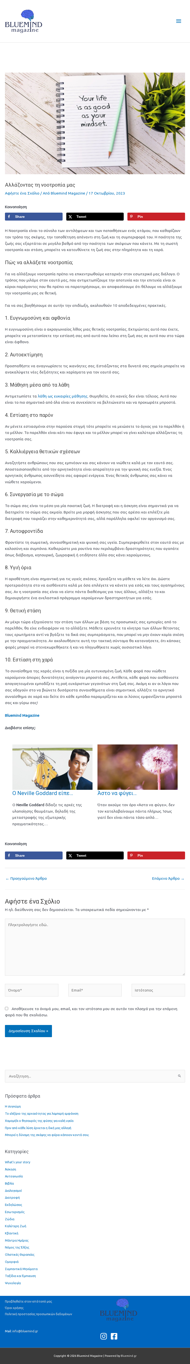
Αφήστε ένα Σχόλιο (22, 193)
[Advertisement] (95, 54)
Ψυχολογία (13, 1283)
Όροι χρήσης (14, 1307)
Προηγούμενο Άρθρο (26, 878)
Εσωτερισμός (14, 1212)
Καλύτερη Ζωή (15, 1226)
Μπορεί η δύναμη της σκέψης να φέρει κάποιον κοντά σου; (47, 1135)
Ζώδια (9, 1219)
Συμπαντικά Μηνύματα (21, 1269)
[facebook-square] (115, 1336)
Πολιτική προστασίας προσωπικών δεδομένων (38, 1314)
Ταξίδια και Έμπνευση (20, 1276)
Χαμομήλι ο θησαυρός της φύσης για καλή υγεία (39, 1120)
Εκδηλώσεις (13, 1204)
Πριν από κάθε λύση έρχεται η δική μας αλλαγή (38, 1128)
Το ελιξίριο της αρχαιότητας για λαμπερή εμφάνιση (41, 1113)
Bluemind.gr (129, 1355)
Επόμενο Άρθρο (168, 878)
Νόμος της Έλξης (17, 1247)
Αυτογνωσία (14, 1176)
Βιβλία (9, 1183)
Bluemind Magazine (22, 715)
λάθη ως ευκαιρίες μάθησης (63, 396)
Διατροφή (12, 1197)
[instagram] (105, 1336)
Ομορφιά (12, 1261)
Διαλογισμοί (13, 1190)
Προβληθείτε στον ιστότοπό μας (28, 1301)
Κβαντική (11, 1233)
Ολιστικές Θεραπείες (19, 1254)
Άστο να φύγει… (117, 793)
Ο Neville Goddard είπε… (42, 793)
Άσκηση (10, 1169)
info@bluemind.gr (25, 1331)
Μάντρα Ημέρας (16, 1240)
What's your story (17, 1162)
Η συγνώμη (13, 1106)
